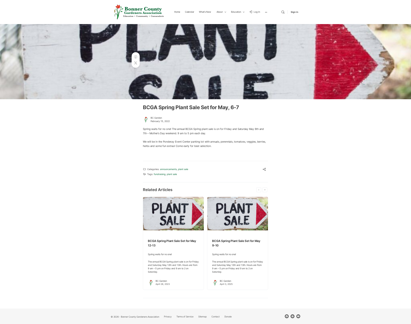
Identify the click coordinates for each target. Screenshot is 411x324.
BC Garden (156, 117)
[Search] (283, 12)
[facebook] (287, 316)
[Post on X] (136, 63)
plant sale (183, 169)
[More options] (266, 12)
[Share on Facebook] (136, 57)
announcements (168, 169)
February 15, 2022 (160, 121)
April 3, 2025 (226, 284)
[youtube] (298, 316)
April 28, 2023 (163, 284)
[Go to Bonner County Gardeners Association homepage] (139, 11)
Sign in (294, 12)
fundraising (160, 174)
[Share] (264, 169)
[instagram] (292, 316)
